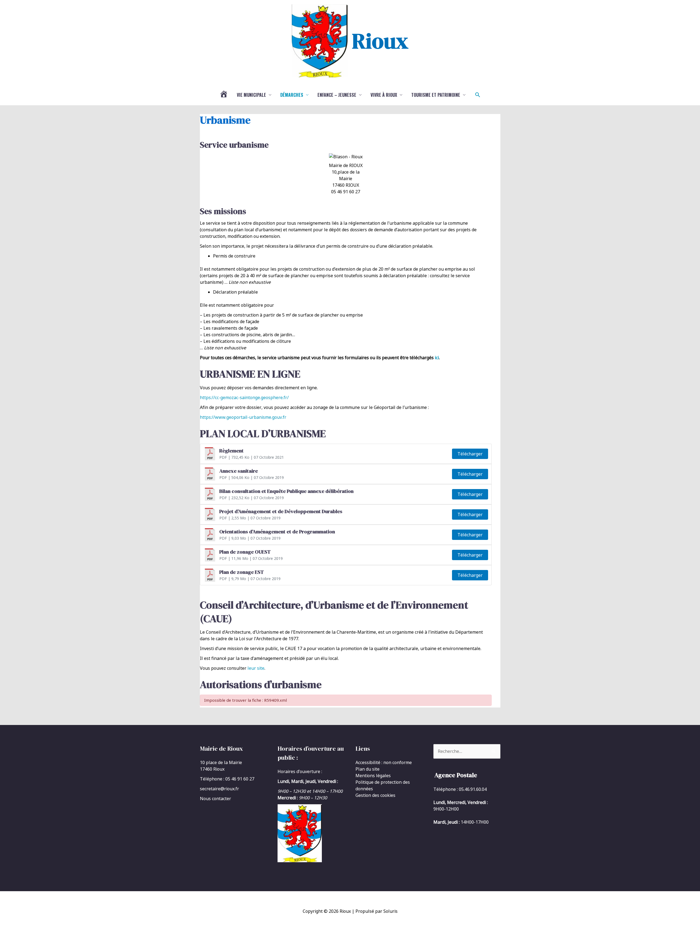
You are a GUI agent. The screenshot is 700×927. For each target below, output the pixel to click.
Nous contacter (215, 799)
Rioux (380, 40)
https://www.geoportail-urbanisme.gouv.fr (243, 417)
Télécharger (470, 454)
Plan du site (367, 769)
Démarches (291, 95)
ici (437, 358)
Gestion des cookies (375, 795)
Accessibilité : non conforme (383, 762)
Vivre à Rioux (384, 95)
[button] (477, 95)
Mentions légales (373, 776)
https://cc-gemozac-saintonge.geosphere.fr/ (244, 397)
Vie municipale (251, 95)
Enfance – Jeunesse (336, 95)
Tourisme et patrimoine (435, 95)
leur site (255, 668)
